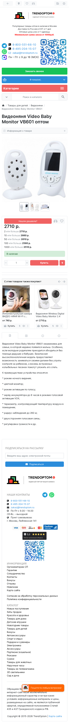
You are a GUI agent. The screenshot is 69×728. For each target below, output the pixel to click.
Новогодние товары (18, 625)
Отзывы (11, 583)
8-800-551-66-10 (24, 44)
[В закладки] (62, 221)
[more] (28, 326)
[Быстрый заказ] (62, 263)
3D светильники (16, 672)
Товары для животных (19, 662)
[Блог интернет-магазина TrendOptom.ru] (57, 3)
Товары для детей (17, 628)
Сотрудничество (16, 573)
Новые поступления (18, 608)
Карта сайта (13, 590)
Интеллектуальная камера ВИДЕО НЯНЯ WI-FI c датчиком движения (17, 315)
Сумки (10, 658)
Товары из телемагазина (20, 668)
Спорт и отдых (15, 638)
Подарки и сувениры (18, 642)
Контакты (12, 576)
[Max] (4, 57)
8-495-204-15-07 (24, 48)
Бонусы (11, 580)
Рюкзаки (11, 655)
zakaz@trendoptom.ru (25, 52)
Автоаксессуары (16, 635)
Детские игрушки (16, 622)
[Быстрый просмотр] (24, 326)
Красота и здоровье (18, 615)
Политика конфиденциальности (24, 599)
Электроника (14, 645)
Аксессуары (14, 648)
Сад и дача (13, 675)
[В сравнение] (55, 221)
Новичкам (12, 587)
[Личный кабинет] (64, 3)
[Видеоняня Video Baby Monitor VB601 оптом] (34, 169)
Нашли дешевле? (28, 221)
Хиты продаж (14, 612)
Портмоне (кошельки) (19, 652)
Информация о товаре (19, 130)
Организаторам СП (17, 566)
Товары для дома (16, 618)
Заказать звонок (34, 71)
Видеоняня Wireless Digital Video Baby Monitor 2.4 (50, 315)
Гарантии (12, 570)
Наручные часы (15, 665)
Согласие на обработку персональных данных (32, 595)
